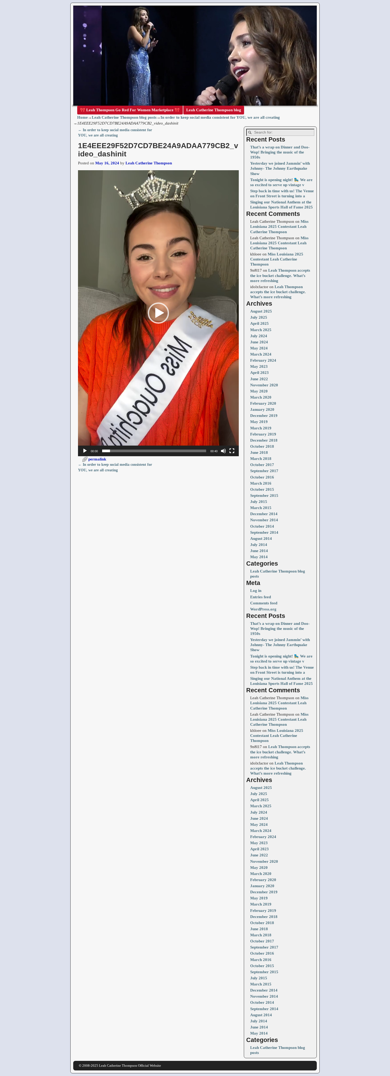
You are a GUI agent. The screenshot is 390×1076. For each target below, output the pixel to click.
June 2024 (259, 342)
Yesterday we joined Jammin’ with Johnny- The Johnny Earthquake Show (280, 168)
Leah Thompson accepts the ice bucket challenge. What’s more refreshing (280, 275)
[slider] (154, 451)
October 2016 (262, 477)
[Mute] (223, 451)
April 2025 (259, 323)
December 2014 (264, 514)
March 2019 (260, 428)
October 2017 (262, 465)
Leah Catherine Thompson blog (213, 110)
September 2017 (264, 471)
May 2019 (259, 422)
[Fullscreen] (232, 451)
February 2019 (263, 434)
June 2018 (259, 452)
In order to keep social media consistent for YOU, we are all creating (220, 117)
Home (82, 117)
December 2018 (264, 440)
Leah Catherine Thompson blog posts (124, 117)
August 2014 (261, 538)
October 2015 (262, 489)
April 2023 (259, 372)
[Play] (85, 451)
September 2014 (264, 532)
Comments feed (263, 603)
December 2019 (264, 415)
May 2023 (259, 366)
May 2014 (259, 557)
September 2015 (264, 495)
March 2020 (260, 397)
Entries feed (260, 597)
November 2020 (264, 385)
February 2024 (263, 360)
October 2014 (262, 526)
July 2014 (258, 545)
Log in (255, 590)
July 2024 (258, 336)
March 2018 (260, 458)
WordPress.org (263, 609)
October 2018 (262, 446)
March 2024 (260, 354)
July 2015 (258, 501)
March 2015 (260, 508)
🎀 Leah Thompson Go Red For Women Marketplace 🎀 (130, 110)
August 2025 (261, 311)
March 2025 (260, 330)
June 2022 (259, 379)
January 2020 (262, 409)
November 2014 (264, 520)
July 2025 (258, 317)
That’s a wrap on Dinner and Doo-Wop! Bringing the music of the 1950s (280, 152)
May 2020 (259, 391)
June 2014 (259, 551)
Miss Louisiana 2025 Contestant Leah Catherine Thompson (279, 226)
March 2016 (260, 483)
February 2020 (263, 403)
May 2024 (259, 348)
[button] (158, 313)
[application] (158, 313)
